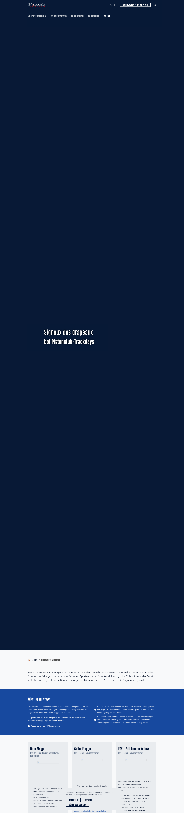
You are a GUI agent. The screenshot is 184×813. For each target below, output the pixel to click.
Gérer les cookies (78, 804)
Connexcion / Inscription (135, 4)
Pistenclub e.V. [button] (39, 16)
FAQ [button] (109, 16)
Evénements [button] (60, 16)
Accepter (73, 800)
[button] (113, 5)
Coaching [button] (79, 16)
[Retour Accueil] (36, 4)
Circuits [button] (95, 16)
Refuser (88, 800)
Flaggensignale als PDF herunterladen (45, 726)
